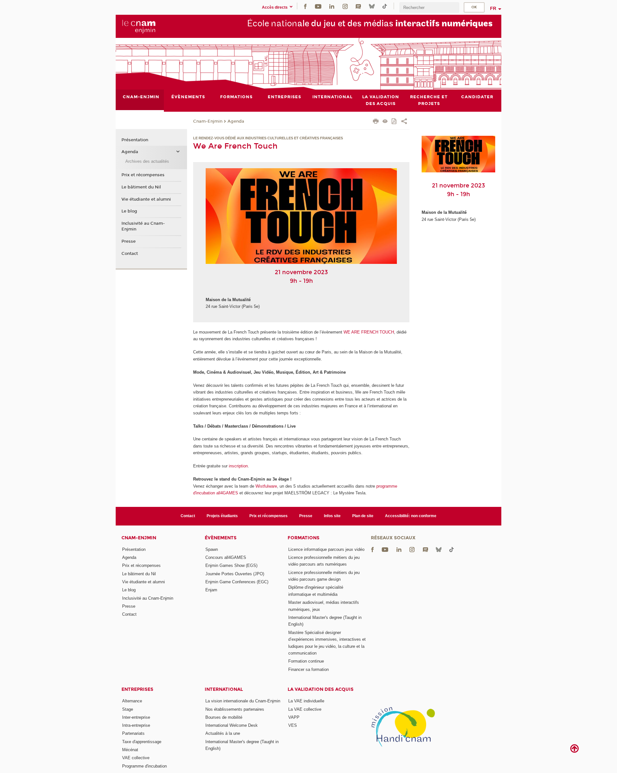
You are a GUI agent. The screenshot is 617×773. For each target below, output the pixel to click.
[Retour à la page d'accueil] (139, 26)
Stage (127, 709)
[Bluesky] (372, 6)
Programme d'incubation (144, 766)
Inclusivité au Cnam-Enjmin (143, 226)
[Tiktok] (384, 6)
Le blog (129, 211)
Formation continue (306, 661)
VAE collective (135, 757)
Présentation (134, 140)
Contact (129, 253)
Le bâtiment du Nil (141, 187)
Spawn (211, 549)
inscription (238, 466)
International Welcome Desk (231, 725)
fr (493, 8)
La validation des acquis (320, 689)
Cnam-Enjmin (207, 121)
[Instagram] (345, 6)
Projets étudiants (222, 516)
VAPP (294, 717)
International (224, 689)
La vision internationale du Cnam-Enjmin (242, 701)
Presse (128, 241)
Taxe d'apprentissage (141, 741)
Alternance (132, 701)
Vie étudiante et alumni (146, 199)
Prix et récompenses (143, 175)
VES (292, 725)
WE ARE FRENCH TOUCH (369, 332)
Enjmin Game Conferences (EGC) (236, 581)
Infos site (332, 516)
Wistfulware (266, 486)
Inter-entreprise (136, 717)
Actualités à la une (222, 733)
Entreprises (137, 689)
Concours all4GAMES (225, 557)
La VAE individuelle (306, 701)
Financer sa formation (308, 669)
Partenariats (133, 733)
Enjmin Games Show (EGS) (231, 565)
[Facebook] (305, 6)
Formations (303, 538)
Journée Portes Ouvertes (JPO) (234, 573)
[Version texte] (385, 122)
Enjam (211, 589)
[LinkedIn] (332, 6)
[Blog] (358, 6)
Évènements (221, 538)
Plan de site (362, 516)
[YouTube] (318, 6)
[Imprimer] (376, 122)
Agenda (236, 121)
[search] (429, 7)
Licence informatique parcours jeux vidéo (326, 549)
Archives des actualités (147, 161)
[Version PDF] (394, 122)
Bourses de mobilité (223, 717)
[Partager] (404, 122)
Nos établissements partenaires (234, 709)
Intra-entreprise (136, 725)
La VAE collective (304, 709)
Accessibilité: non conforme (410, 516)
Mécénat (130, 749)
